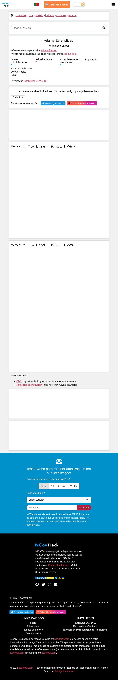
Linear (40, 146)
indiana (49, 15)
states (39, 15)
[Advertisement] (59, 124)
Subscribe (84, 507)
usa (31, 15)
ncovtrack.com (61, 639)
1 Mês (68, 146)
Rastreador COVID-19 (85, 623)
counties (61, 15)
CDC (19, 381)
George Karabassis (58, 565)
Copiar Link (18, 97)
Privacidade (33, 626)
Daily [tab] (43, 486)
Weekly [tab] (73, 486)
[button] (37, 4)
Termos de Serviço (33, 630)
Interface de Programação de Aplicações (85, 630)
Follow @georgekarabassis (82, 103)
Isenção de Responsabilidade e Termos (87, 668)
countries (21, 15)
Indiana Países (49, 50)
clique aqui (70, 54)
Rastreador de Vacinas (85, 626)
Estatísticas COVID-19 (35, 81)
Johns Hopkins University (29, 385)
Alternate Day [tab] (58, 486)
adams (72, 15)
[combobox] (59, 500)
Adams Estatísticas (58, 40)
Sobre (33, 623)
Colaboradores (33, 633)
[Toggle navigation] (113, 4)
